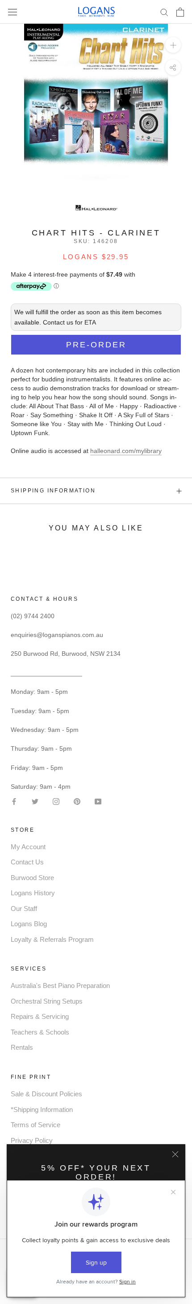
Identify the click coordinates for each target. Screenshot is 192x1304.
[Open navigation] (12, 12)
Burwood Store (32, 877)
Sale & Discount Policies (46, 1094)
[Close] (175, 1154)
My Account (28, 847)
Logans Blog (29, 924)
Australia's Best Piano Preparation (60, 985)
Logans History (33, 893)
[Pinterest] (77, 800)
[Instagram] (56, 800)
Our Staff (24, 908)
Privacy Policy (32, 1140)
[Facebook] (14, 800)
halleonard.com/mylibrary (126, 450)
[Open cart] (180, 12)
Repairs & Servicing (40, 1016)
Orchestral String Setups (47, 1001)
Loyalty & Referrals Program (52, 939)
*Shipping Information (42, 1109)
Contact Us (27, 862)
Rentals (22, 1047)
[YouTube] (98, 800)
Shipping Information (53, 490)
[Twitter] (35, 800)
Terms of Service (35, 1125)
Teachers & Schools (40, 1032)
